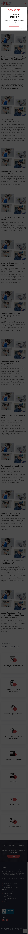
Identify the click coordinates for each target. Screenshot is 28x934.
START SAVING (14, 25)
